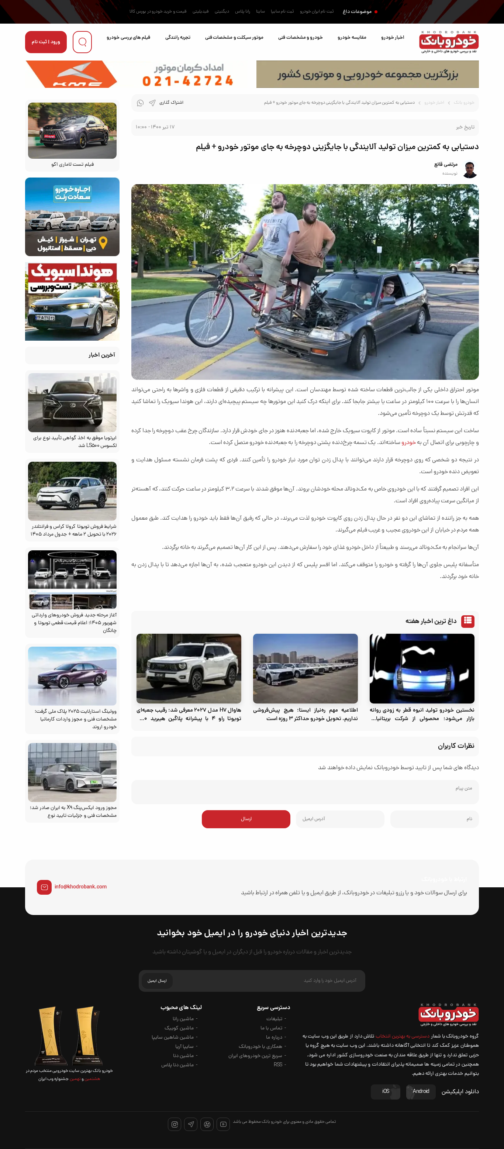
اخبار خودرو (392, 38)
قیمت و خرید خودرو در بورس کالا (158, 11)
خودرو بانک (464, 103)
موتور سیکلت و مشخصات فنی (234, 38)
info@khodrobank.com (81, 887)
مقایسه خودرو (352, 38)
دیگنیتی (222, 11)
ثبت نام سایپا (282, 11)
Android (421, 1092)
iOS (385, 1092)
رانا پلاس (242, 11)
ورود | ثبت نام (46, 42)
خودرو (408, 442)
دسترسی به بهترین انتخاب (403, 1036)
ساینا (260, 11)
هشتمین (92, 1079)
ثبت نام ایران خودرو (317, 11)
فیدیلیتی (201, 11)
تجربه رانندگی (177, 38)
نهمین (74, 1079)
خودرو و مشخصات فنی (300, 38)
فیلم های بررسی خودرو (128, 38)
